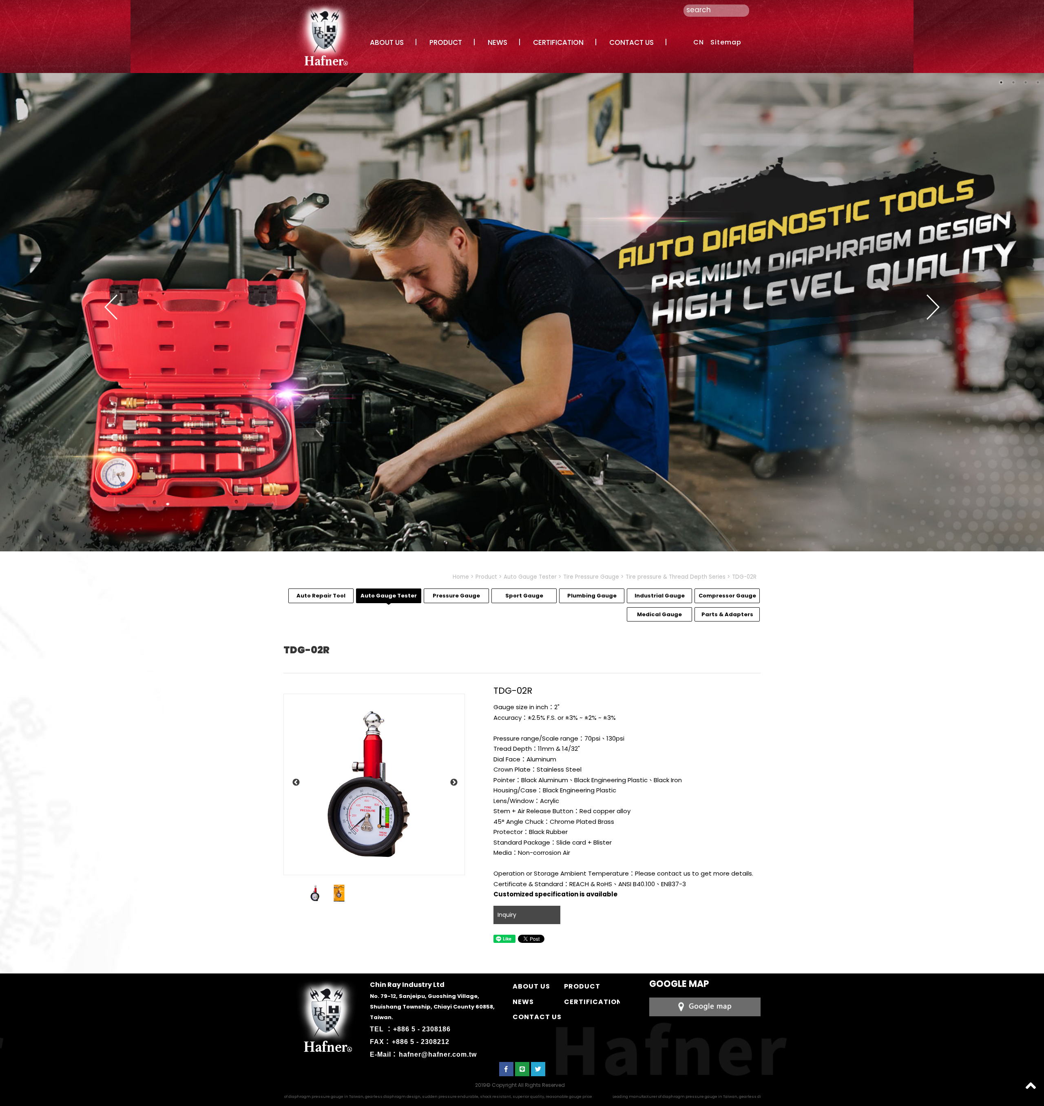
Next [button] (933, 307)
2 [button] (1013, 82)
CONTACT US (631, 42)
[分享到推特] (538, 1069)
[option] (374, 784)
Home (461, 577)
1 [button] (1001, 82)
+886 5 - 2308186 (422, 1029)
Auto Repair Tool (320, 595)
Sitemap (725, 42)
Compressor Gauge (727, 595)
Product (486, 577)
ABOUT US (387, 42)
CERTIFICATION (558, 42)
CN (698, 42)
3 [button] (1026, 82)
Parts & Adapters (727, 614)
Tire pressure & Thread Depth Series (675, 577)
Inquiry (507, 915)
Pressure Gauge (456, 595)
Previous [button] (110, 307)
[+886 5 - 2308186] (705, 1006)
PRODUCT (445, 42)
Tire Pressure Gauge (591, 577)
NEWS (497, 42)
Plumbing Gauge (592, 595)
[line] (522, 1069)
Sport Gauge (524, 595)
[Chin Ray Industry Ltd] (324, 34)
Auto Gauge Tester (530, 577)
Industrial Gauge (660, 595)
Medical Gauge (659, 614)
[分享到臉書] (506, 1069)
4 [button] (1038, 82)
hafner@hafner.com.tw (438, 1054)
